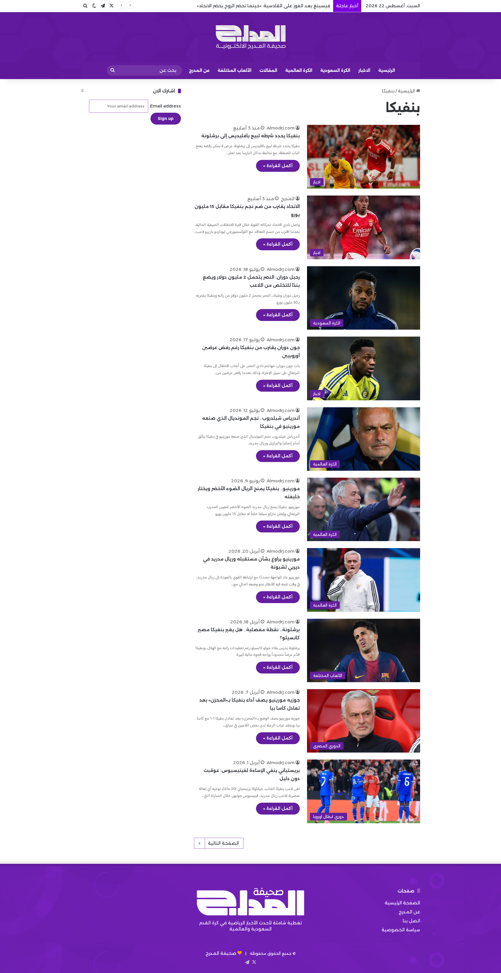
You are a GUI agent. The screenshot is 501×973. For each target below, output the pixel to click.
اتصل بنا (411, 920)
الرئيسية (386, 70)
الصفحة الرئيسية (402, 903)
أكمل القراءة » (278, 165)
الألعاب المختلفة (234, 70)
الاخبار (364, 70)
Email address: (164, 106)
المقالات (268, 70)
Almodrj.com (281, 128)
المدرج (288, 198)
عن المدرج (199, 70)
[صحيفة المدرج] (250, 37)
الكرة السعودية (335, 70)
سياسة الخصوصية (401, 929)
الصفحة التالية (223, 843)
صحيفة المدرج (221, 953)
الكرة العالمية (298, 70)
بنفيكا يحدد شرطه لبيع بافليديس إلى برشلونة (250, 135)
